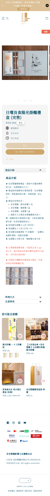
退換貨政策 (37, 490)
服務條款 (19, 490)
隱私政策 (28, 490)
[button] (3, 18)
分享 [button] (11, 159)
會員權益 (11, 490)
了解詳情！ (23, 9)
